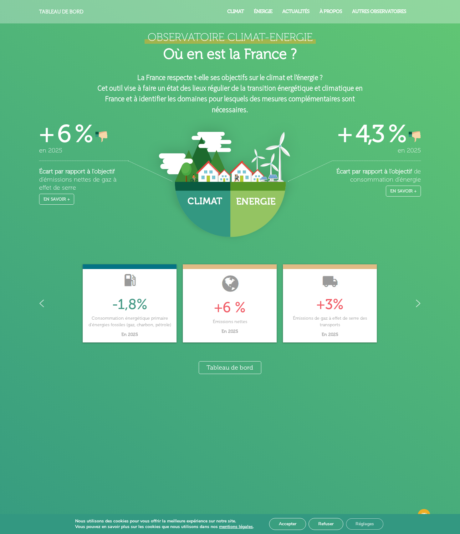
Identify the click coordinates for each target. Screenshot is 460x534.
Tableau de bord (230, 367)
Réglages (364, 524)
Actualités (295, 11)
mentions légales (236, 527)
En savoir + (403, 191)
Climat (235, 11)
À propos (330, 11)
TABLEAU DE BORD (61, 12)
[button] (130, 303)
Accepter (287, 524)
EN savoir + (56, 199)
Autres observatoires (379, 11)
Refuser (326, 524)
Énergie (263, 11)
